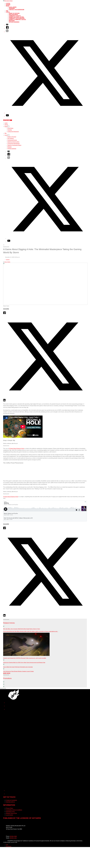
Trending (12, 8)
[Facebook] (7, 28)
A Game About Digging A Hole (16, 448)
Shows (8, 4)
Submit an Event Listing (16, 17)
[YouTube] (7, 116)
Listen (8, 3)
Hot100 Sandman (14, 22)
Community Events (15, 15)
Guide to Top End (14, 13)
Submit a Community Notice (17, 19)
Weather (12, 20)
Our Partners (13, 14)
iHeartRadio (8, 846)
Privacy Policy (9, 808)
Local (8, 12)
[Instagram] (7, 31)
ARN (7, 844)
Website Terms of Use (11, 813)
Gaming (7, 259)
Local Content (9, 815)
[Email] (7, 401)
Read (7, 5)
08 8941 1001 (13, 838)
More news (6, 673)
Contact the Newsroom (16, 9)
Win (7, 10)
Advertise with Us (10, 801)
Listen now (6, 120)
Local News (12, 7)
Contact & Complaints (11, 800)
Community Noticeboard (17, 18)
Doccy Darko (7, 261)
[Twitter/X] (46, 113)
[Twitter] (45, 397)
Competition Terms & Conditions (14, 809)
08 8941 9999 (13, 836)
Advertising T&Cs (10, 811)
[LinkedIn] (4, 401)
